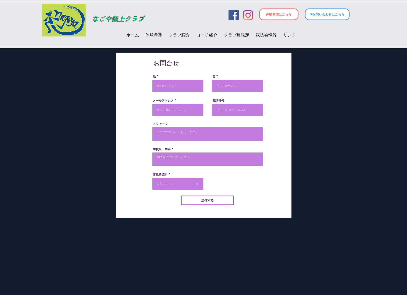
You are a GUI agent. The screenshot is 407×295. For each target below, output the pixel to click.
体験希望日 (162, 174)
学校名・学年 (162, 149)
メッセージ (160, 123)
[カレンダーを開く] (197, 183)
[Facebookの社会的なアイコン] (234, 15)
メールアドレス (163, 100)
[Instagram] (248, 15)
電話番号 (218, 100)
